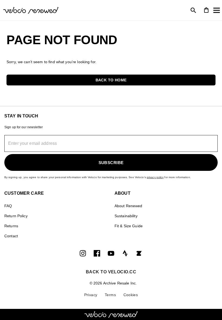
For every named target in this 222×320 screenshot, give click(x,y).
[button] (111, 80)
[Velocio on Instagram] (83, 253)
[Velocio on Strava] (125, 253)
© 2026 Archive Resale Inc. (113, 283)
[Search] (193, 10)
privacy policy (155, 177)
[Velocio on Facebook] (97, 253)
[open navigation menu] (216, 10)
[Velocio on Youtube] (111, 253)
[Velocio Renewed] (56, 10)
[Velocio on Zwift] (139, 253)
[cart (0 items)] (206, 10)
